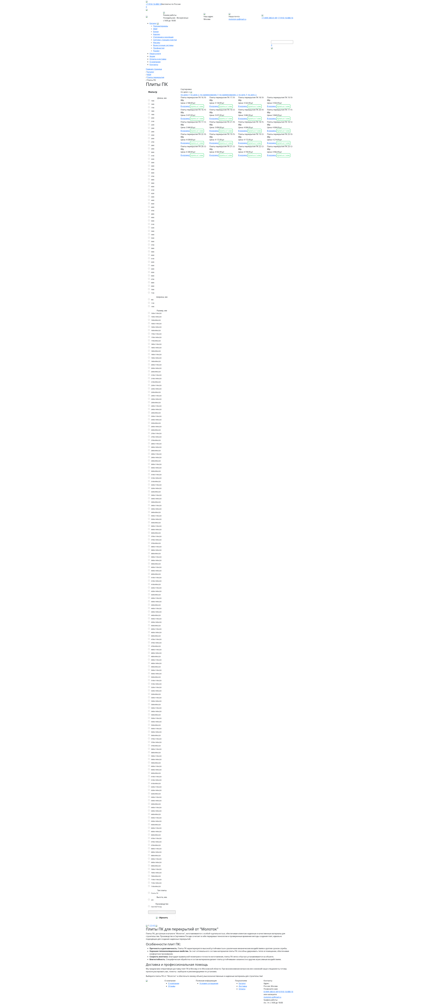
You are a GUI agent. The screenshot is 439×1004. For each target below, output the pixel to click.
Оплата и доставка (158, 59)
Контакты (154, 64)
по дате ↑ (242, 94)
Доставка (243, 986)
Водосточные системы (163, 45)
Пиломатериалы (160, 26)
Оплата (242, 989)
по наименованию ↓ (228, 94)
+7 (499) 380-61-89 (269, 18)
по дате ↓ (252, 94)
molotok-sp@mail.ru (237, 19)
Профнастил (158, 48)
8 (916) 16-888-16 (286, 991)
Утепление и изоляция (163, 37)
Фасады (156, 42)
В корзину (185, 106)
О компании (155, 62)
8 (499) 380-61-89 (271, 991)
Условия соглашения (208, 983)
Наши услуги (155, 53)
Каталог (153, 23)
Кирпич (156, 34)
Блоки (156, 31)
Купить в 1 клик (197, 106)
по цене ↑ (185, 94)
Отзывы (171, 986)
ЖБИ (155, 29)
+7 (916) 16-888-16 (153, 4)
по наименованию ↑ (209, 94)
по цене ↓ (195, 94)
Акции (152, 56)
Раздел (156, 51)
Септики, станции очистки (165, 40)
